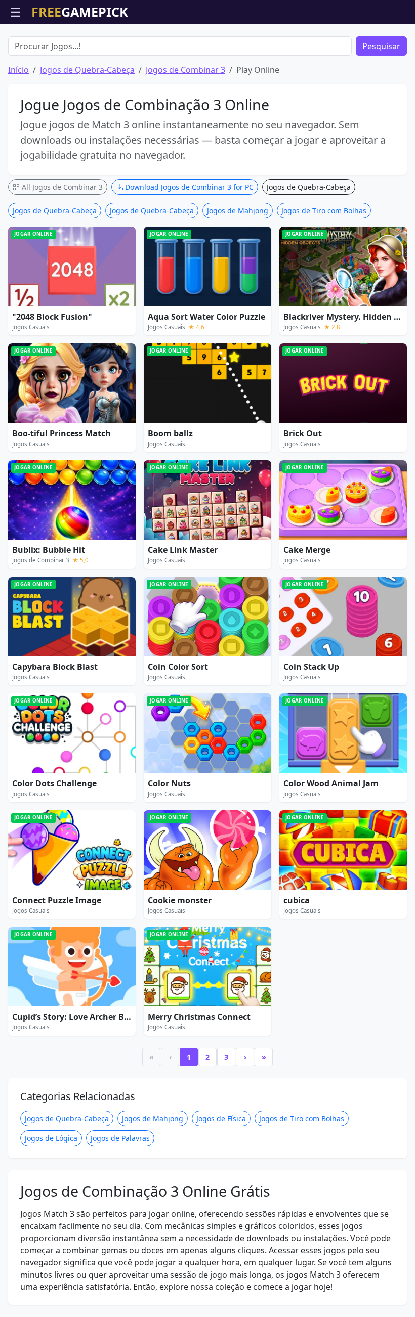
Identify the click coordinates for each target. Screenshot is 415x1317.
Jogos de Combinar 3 (185, 69)
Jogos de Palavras (120, 1138)
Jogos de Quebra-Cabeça (87, 69)
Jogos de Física (221, 1118)
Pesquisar (381, 46)
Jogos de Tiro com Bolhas (323, 210)
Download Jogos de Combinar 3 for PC (188, 187)
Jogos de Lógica (51, 1138)
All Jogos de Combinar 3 (61, 187)
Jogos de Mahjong (237, 210)
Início (18, 69)
